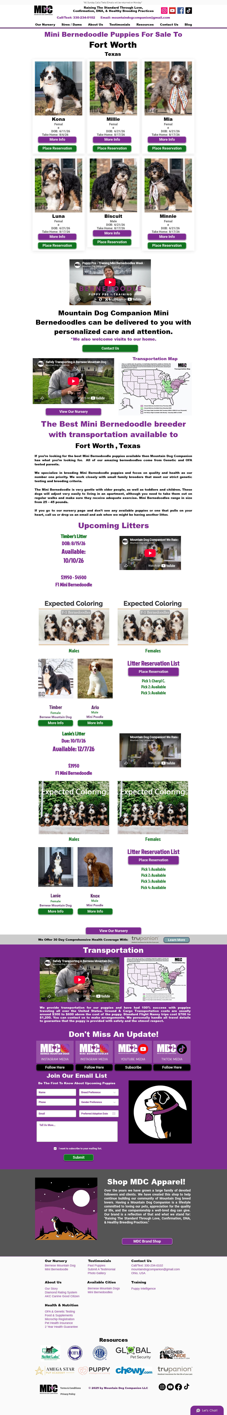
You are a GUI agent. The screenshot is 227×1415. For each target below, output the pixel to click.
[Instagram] (164, 10)
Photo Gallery (97, 1273)
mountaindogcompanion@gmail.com (141, 17)
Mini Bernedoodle (56, 1269)
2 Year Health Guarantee (61, 1326)
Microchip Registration (59, 1319)
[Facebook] (180, 10)
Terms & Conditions (70, 1388)
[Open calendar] (114, 1113)
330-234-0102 (153, 1265)
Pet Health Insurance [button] (59, 1323)
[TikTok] (188, 10)
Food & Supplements (59, 1315)
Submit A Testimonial (101, 1269)
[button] (71, 24)
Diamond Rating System (61, 1292)
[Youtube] (170, 1386)
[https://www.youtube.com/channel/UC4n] (172, 10)
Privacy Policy (67, 1394)
